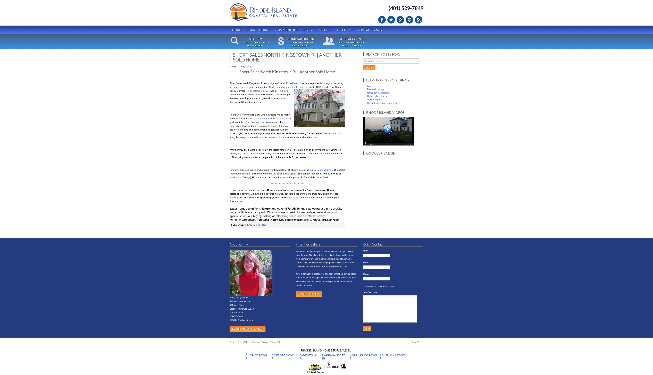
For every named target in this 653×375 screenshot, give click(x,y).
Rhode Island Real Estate (270, 13)
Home (237, 30)
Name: (367, 251)
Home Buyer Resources (379, 92)
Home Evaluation (309, 294)
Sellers (325, 30)
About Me (344, 30)
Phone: (366, 274)
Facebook (382, 20)
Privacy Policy (276, 342)
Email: (367, 262)
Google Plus (400, 20)
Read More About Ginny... (247, 328)
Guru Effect (417, 342)
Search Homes (258, 30)
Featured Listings (256, 225)
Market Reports (374, 99)
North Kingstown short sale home (287, 87)
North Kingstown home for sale (271, 118)
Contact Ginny (369, 30)
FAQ (369, 86)
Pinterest (409, 20)
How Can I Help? (372, 292)
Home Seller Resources (378, 96)
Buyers (308, 30)
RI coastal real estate (258, 90)
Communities (286, 30)
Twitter (391, 20)
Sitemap (265, 342)
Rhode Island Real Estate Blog (382, 103)
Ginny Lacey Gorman (321, 170)
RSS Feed (418, 20)
